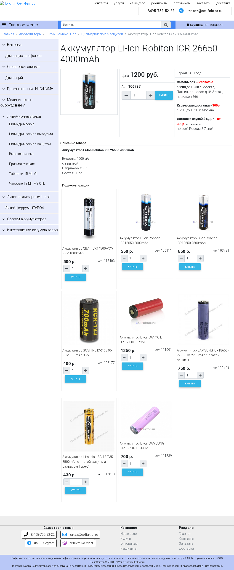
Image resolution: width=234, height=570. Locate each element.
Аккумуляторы (30, 34)
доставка (223, 3)
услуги (119, 3)
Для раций (14, 78)
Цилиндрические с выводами (31, 134)
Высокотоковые (21, 154)
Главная (8, 34)
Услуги (125, 539)
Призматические (22, 164)
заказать (203, 3)
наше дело (137, 3)
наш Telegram (44, 543)
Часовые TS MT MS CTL (27, 183)
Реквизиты (128, 549)
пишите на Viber (81, 543)
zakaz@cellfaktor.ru (205, 11)
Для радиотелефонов (23, 55)
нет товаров (205, 25)
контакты (100, 3)
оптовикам (181, 3)
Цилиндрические (21, 124)
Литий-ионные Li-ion (61, 34)
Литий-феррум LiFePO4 (24, 208)
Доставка (186, 549)
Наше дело (128, 534)
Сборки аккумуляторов (27, 219)
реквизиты (159, 3)
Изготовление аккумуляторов (32, 230)
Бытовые (14, 45)
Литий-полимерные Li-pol (28, 197)
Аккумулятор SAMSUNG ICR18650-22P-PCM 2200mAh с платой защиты (203, 355)
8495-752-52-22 (161, 11)
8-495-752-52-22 (42, 535)
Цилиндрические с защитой (102, 34)
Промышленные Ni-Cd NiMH (30, 89)
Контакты (186, 539)
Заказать (186, 544)
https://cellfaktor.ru (134, 562)
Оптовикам (129, 544)
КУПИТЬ (164, 95)
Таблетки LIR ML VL (23, 174)
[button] (166, 24)
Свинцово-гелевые (23, 66)
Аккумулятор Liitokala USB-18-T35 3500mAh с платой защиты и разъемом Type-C (87, 461)
